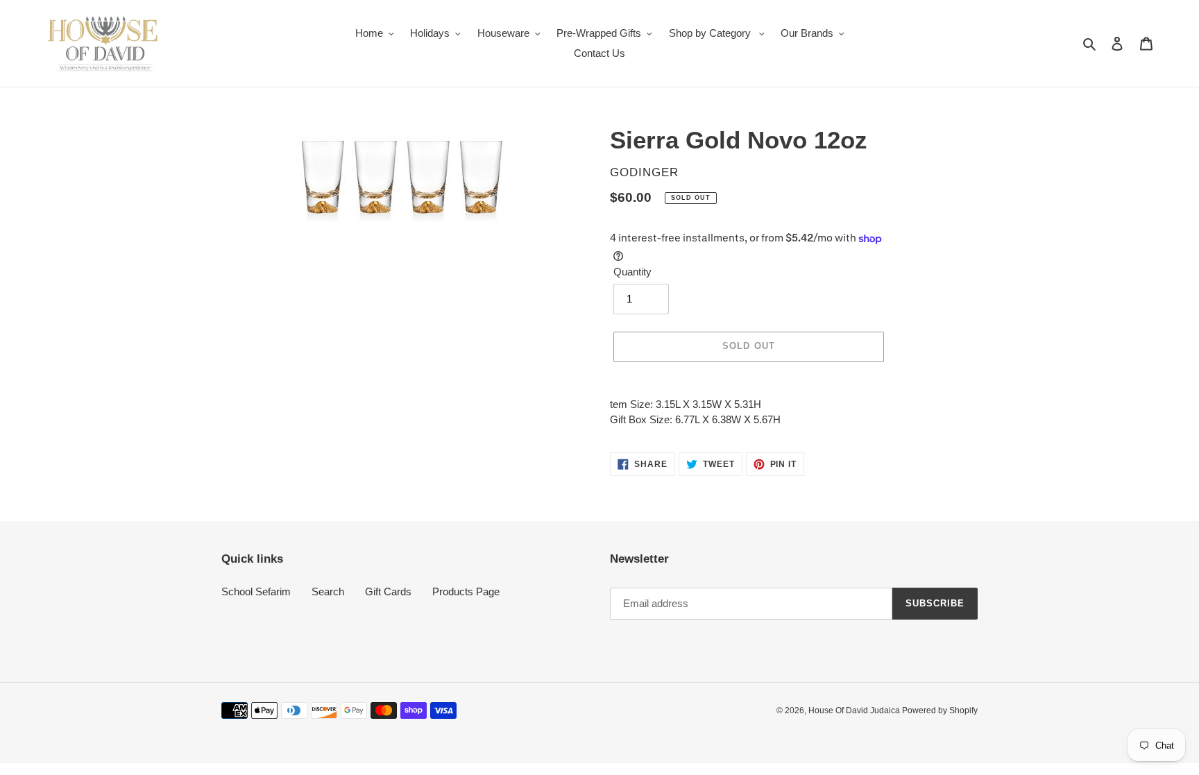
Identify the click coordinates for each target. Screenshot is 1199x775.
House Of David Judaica (855, 710)
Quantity (632, 272)
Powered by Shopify (940, 710)
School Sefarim (256, 591)
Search (328, 591)
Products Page (466, 591)
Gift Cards (388, 591)
